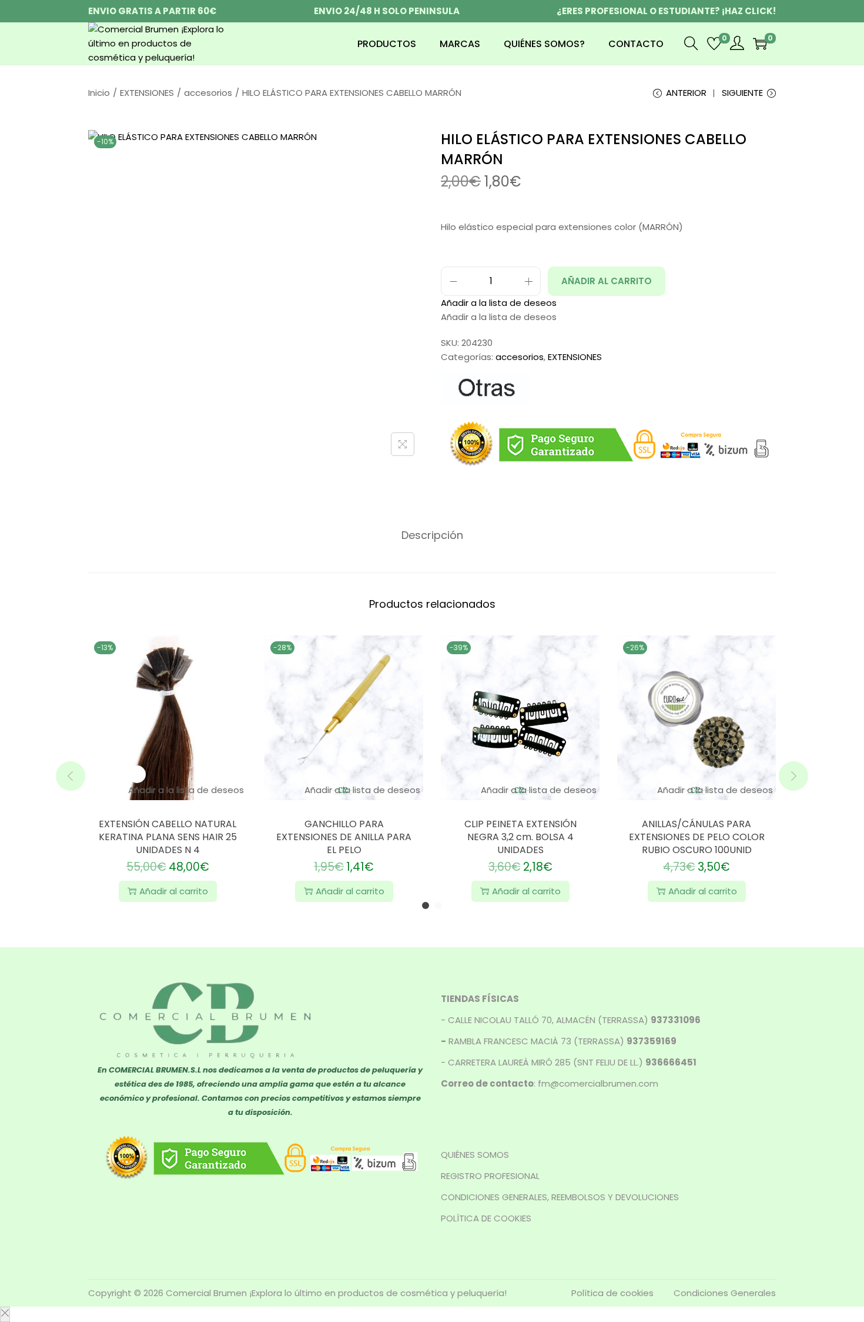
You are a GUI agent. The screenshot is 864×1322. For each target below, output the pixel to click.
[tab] (432, 535)
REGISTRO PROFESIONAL (490, 1176)
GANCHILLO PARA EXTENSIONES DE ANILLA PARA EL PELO (343, 837)
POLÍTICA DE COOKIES (486, 1218)
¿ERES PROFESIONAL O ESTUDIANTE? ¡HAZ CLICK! (666, 11)
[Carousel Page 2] (438, 905)
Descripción (432, 535)
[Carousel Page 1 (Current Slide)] (425, 905)
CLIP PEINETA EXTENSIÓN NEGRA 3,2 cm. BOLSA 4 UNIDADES (520, 837)
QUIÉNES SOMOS (475, 1154)
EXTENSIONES (147, 92)
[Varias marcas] (485, 388)
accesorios (208, 92)
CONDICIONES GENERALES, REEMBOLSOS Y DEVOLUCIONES (560, 1197)
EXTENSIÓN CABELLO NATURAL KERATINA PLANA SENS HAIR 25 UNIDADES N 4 (168, 837)
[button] (499, 303)
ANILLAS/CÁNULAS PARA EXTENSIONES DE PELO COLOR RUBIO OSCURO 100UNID (697, 837)
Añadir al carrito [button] (173, 891)
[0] (714, 43)
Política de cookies (612, 1293)
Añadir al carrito (606, 281)
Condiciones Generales (725, 1293)
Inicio (99, 92)
